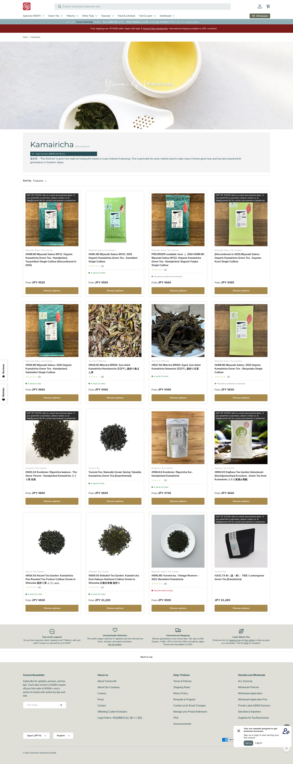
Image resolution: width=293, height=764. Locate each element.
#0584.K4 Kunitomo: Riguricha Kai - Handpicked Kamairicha (172, 474)
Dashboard (165, 15)
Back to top (147, 657)
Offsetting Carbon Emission (112, 711)
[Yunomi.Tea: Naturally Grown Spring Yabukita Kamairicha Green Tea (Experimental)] (115, 437)
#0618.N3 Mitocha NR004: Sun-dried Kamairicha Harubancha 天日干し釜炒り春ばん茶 (114, 369)
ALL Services (245, 681)
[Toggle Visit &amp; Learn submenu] (155, 16)
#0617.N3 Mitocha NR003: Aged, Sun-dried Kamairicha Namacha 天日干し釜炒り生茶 (176, 367)
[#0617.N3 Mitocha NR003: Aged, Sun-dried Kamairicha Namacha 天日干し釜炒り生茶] (178, 330)
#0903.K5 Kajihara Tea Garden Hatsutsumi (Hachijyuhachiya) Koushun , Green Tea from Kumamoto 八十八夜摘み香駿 (240, 476)
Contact (102, 705)
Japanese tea (235, 640)
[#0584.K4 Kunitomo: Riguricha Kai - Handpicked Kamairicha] (178, 437)
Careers (102, 693)
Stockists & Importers (249, 711)
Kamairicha (35, 37)
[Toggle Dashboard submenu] (173, 16)
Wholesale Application (250, 693)
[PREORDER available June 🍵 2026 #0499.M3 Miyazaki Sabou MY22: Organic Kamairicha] (178, 219)
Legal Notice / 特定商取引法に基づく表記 (120, 717)
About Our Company (109, 687)
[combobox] (142, 6)
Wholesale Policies (248, 687)
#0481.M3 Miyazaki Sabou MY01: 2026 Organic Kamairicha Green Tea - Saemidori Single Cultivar (113, 258)
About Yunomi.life (107, 681)
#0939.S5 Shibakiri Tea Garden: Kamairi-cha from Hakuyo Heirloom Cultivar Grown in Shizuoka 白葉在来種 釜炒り (114, 579)
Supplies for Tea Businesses (253, 717)
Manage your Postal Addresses (190, 711)
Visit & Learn (145, 15)
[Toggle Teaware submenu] (113, 16)
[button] (268, 6)
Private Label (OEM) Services (254, 705)
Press (101, 699)
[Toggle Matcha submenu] (77, 16)
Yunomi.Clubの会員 (84, 22)
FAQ (175, 717)
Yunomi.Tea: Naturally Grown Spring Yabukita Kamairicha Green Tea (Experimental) (115, 474)
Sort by (27, 180)
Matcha (71, 15)
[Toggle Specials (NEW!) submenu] (43, 16)
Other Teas (88, 15)
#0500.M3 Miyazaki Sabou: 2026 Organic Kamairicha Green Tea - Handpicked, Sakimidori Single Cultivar (48, 369)
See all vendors (115, 644)
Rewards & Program (184, 699)
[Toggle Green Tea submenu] (61, 16)
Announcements (182, 724)
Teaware (105, 15)
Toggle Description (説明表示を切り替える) (50, 154)
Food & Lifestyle (126, 15)
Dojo (246, 643)
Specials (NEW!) (32, 15)
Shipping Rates (181, 687)
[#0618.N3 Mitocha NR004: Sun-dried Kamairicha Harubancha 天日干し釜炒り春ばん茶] (115, 330)
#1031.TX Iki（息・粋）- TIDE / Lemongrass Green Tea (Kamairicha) (239, 577)
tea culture (249, 640)
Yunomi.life (34, 753)
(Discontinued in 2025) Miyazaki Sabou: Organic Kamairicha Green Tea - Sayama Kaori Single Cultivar (238, 258)
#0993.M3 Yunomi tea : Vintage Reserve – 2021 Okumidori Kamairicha (175, 577)
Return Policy (180, 693)
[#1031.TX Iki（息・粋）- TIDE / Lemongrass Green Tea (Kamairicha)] (241, 541)
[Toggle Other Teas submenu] (96, 16)
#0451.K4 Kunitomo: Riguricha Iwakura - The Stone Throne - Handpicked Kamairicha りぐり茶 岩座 (51, 476)
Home (25, 37)
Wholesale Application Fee (252, 699)
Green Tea (53, 15)
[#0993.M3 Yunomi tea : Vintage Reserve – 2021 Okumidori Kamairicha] (178, 541)
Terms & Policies (182, 681)
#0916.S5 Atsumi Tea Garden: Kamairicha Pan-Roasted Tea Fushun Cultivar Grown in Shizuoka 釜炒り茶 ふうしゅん (50, 579)
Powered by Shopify (48, 753)
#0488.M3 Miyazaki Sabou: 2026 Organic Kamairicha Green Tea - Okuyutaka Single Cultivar (238, 369)
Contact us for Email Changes (189, 705)
